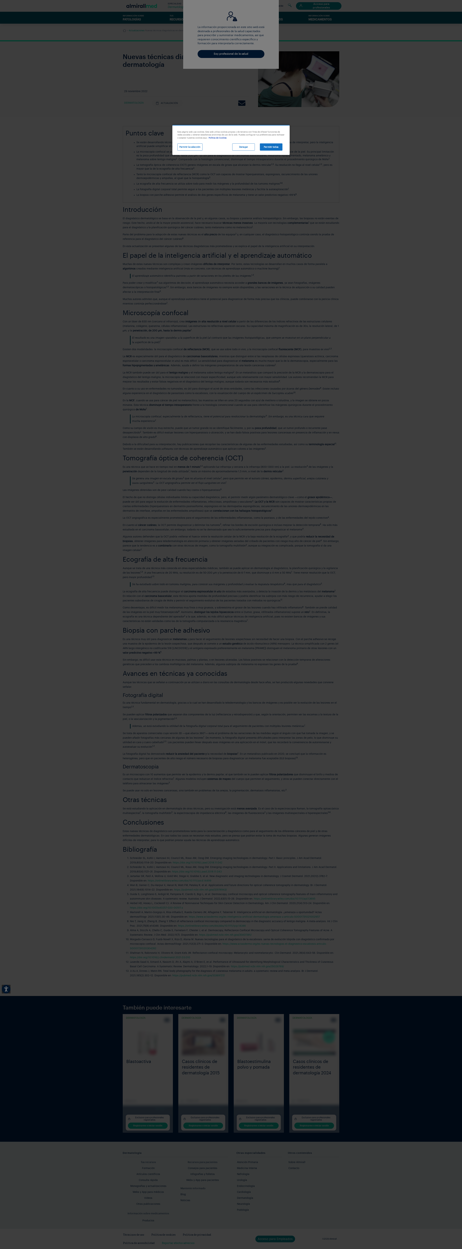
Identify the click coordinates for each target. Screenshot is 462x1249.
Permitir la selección (190, 147)
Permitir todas (271, 147)
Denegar (243, 147)
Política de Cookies (217, 138)
